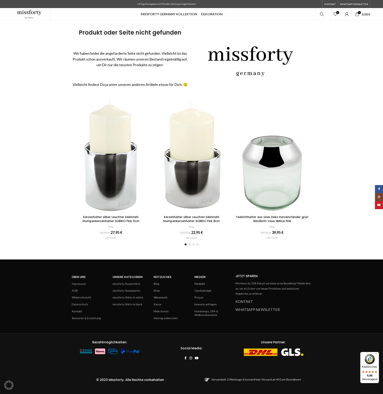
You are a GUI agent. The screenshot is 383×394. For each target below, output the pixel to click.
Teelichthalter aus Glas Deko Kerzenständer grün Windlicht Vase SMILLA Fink (272, 219)
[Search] (322, 14)
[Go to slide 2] (190, 244)
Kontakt (77, 311)
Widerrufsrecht (81, 297)
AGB (75, 290)
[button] (9, 385)
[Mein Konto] (347, 14)
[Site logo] (29, 13)
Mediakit (199, 283)
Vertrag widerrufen (166, 318)
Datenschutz (80, 304)
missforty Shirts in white (128, 297)
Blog (156, 283)
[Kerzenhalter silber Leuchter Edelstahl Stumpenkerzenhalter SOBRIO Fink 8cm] (191, 154)
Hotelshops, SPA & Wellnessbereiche (206, 313)
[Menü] (376, 354)
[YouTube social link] (196, 358)
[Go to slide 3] (194, 244)
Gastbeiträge (202, 290)
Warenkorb (160, 297)
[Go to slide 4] (198, 244)
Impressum (79, 283)
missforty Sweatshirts (126, 283)
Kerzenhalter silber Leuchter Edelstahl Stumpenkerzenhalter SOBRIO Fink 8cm (191, 219)
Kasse (157, 304)
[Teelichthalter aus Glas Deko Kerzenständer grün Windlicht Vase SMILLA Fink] (272, 154)
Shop (157, 290)
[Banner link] (253, 57)
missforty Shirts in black (127, 304)
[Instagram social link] (190, 358)
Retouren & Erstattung (86, 318)
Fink (110, 226)
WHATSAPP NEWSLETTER (257, 309)
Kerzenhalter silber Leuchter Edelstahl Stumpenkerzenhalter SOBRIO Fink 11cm (110, 219)
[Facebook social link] (185, 358)
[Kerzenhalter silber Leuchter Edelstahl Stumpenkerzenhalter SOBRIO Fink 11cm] (111, 154)
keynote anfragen (205, 304)
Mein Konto (161, 311)
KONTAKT (244, 301)
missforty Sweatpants (126, 290)
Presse (198, 297)
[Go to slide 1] (186, 244)
